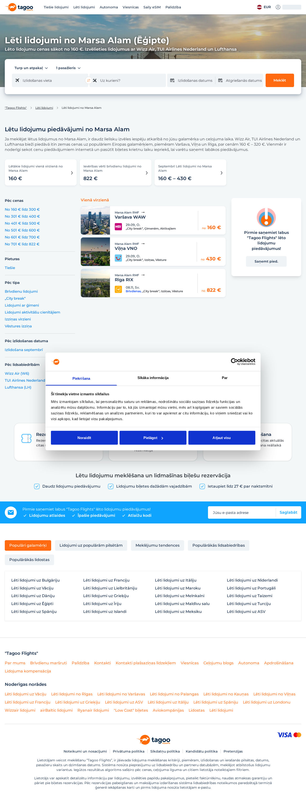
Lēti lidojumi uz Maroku (178, 588)
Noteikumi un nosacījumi (85, 751)
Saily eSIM (152, 7)
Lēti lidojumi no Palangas (174, 694)
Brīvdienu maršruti (48, 663)
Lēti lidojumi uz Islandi (104, 612)
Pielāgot (150, 438)
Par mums (15, 663)
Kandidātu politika (202, 751)
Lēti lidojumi (84, 7)
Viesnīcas (131, 7)
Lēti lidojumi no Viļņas (274, 694)
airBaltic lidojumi (56, 710)
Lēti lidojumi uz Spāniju (34, 612)
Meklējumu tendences (158, 545)
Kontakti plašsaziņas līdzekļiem (146, 663)
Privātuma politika (128, 751)
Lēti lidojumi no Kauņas (226, 694)
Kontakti (102, 663)
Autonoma (109, 7)
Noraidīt (84, 438)
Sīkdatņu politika (165, 751)
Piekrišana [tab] (81, 378)
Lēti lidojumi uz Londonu (266, 702)
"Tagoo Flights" (16, 108)
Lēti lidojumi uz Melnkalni (179, 596)
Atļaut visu (222, 438)
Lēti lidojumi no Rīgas (72, 694)
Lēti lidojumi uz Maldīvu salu (182, 604)
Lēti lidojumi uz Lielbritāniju (110, 588)
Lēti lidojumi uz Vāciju (32, 588)
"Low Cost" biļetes (131, 710)
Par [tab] (225, 377)
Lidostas (197, 710)
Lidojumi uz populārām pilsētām (91, 545)
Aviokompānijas (168, 710)
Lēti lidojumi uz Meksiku (178, 612)
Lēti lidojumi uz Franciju (106, 580)
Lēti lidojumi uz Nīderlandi (252, 580)
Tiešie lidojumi (56, 7)
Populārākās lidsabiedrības (218, 545)
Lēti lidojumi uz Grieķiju (106, 596)
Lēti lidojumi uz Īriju (102, 604)
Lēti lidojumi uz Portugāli (251, 588)
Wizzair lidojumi (20, 710)
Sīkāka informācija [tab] (153, 377)
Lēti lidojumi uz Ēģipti (32, 604)
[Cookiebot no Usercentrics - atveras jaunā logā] (234, 361)
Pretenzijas (233, 751)
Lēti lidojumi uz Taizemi (249, 596)
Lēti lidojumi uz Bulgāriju (35, 580)
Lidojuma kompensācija (28, 671)
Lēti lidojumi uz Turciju (249, 604)
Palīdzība (173, 7)
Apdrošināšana (279, 663)
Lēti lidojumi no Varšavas (121, 694)
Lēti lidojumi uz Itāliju (176, 580)
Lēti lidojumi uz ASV (246, 612)
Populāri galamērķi (28, 545)
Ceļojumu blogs (218, 663)
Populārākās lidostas (29, 559)
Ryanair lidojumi (93, 710)
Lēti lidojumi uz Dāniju (33, 596)
